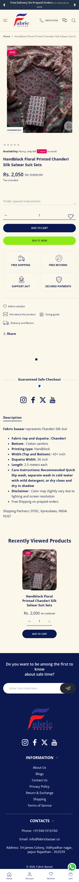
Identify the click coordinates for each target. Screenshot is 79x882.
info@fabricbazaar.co (44, 839)
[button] (4, 5)
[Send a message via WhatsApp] (72, 867)
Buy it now (39, 240)
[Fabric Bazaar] (21, 20)
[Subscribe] (68, 688)
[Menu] (5, 20)
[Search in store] (73, 20)
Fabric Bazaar (44, 867)
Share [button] (11, 333)
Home (6, 36)
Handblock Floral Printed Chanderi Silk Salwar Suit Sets (40, 600)
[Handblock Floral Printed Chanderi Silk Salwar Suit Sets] (39, 569)
